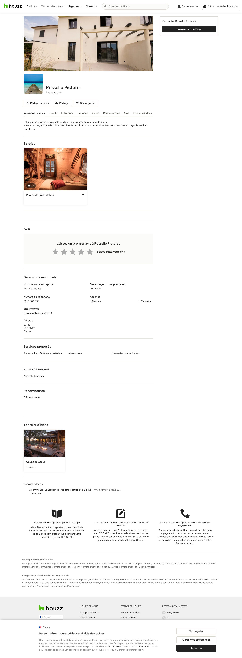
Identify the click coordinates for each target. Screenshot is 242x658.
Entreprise (67, 112)
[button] (88, 404)
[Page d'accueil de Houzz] (51, 607)
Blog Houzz (173, 612)
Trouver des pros (51, 6)
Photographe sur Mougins (142, 563)
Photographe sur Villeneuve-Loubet (66, 563)
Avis (126, 112)
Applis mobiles (128, 617)
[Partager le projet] (83, 195)
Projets (53, 112)
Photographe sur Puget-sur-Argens (101, 566)
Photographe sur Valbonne (68, 566)
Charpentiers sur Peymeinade (145, 579)
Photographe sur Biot (204, 563)
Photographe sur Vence (34, 563)
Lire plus (28, 129)
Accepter (196, 648)
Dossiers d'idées (142, 112)
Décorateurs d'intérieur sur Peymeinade (88, 582)
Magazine (73, 6)
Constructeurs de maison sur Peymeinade (184, 579)
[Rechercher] (105, 6)
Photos (30, 6)
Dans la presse (87, 617)
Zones (95, 112)
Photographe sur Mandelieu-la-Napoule (107, 563)
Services (83, 112)
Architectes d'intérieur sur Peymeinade (42, 579)
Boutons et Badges (131, 612)
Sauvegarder (87, 103)
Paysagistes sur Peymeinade (65, 586)
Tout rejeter (196, 631)
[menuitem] (31, 6)
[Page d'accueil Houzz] (13, 5)
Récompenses (111, 112)
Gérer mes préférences (196, 639)
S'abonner (146, 301)
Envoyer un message (189, 29)
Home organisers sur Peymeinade (128, 582)
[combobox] (135, 6)
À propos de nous (34, 112)
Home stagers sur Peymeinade (163, 582)
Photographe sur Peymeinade (37, 566)
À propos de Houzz (89, 612)
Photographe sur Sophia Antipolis (138, 566)
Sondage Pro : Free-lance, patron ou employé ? (69, 489)
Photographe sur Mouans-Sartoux (174, 563)
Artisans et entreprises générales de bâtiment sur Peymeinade (96, 579)
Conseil (90, 6)
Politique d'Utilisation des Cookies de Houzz (131, 646)
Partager (64, 103)
